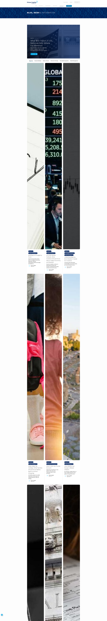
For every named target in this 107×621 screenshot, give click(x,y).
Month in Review (46, 60)
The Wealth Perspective (64, 60)
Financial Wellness (37, 60)
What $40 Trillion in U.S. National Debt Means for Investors (41, 43)
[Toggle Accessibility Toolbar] (2, 615)
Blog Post (31, 60)
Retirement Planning (54, 60)
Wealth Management (74, 60)
